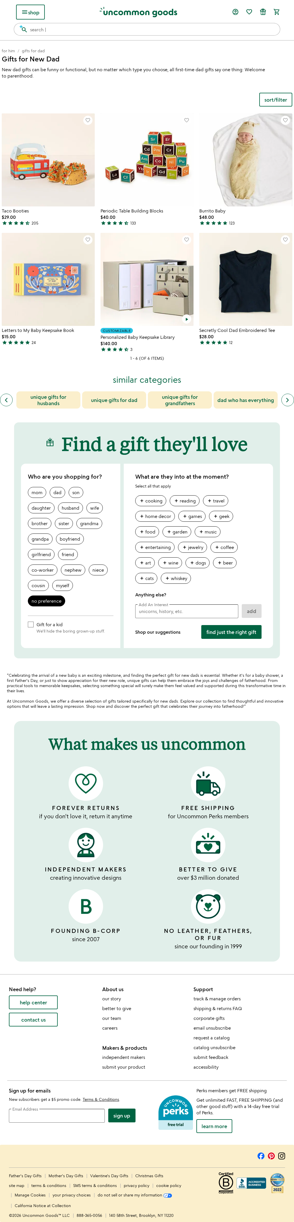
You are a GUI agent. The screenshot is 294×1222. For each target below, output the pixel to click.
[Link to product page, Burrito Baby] (245, 159)
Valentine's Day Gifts (109, 1175)
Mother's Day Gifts (66, 1175)
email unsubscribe (212, 1028)
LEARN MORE (214, 1126)
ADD (251, 611)
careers (109, 1028)
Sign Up (121, 1115)
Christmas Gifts (149, 1175)
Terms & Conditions (101, 1099)
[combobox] (147, 29)
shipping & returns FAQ (218, 1008)
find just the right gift (231, 632)
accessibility (206, 1067)
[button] (87, 120)
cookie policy (168, 1185)
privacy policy (136, 1185)
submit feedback (211, 1057)
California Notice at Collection (43, 1205)
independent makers (123, 1057)
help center (33, 1002)
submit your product (123, 1067)
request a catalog (212, 1038)
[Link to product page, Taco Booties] (48, 159)
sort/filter (275, 99)
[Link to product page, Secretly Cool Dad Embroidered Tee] (245, 279)
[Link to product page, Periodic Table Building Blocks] (147, 159)
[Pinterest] (271, 1155)
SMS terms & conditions (95, 1185)
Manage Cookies (30, 1194)
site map (16, 1185)
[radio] (37, 492)
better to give (116, 1008)
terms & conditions (48, 1185)
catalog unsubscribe (214, 1047)
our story (111, 998)
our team (111, 1018)
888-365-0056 (89, 1215)
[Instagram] (281, 1155)
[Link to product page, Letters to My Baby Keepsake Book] (48, 279)
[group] (198, 541)
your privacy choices (72, 1194)
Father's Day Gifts (26, 1175)
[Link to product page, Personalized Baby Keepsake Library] (147, 279)
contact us (33, 1019)
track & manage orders (217, 998)
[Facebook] (261, 1155)
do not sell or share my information (130, 1194)
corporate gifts (209, 1018)
